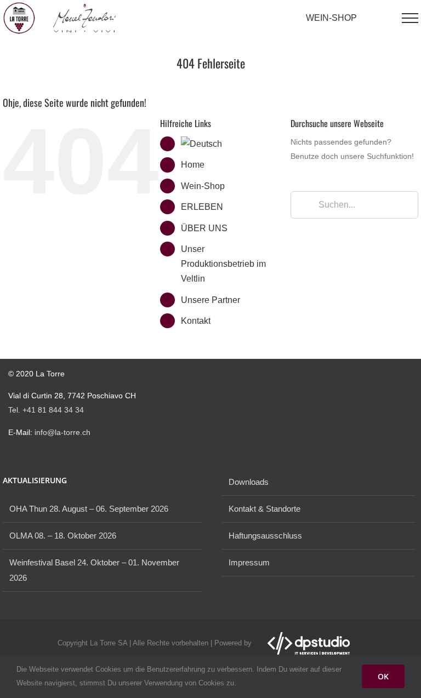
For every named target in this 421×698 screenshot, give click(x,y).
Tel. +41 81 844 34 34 (46, 409)
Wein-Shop (203, 186)
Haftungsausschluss (265, 535)
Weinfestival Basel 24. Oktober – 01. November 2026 (94, 570)
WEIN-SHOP (331, 17)
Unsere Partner (210, 300)
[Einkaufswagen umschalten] (365, 18)
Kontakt (195, 320)
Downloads (249, 482)
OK (383, 676)
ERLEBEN (202, 206)
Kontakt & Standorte (264, 508)
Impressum (249, 562)
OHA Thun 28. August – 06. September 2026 (88, 508)
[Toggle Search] (383, 17)
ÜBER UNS (204, 228)
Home (192, 164)
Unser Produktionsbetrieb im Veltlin (223, 263)
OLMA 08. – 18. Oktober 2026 (62, 535)
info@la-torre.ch (62, 432)
